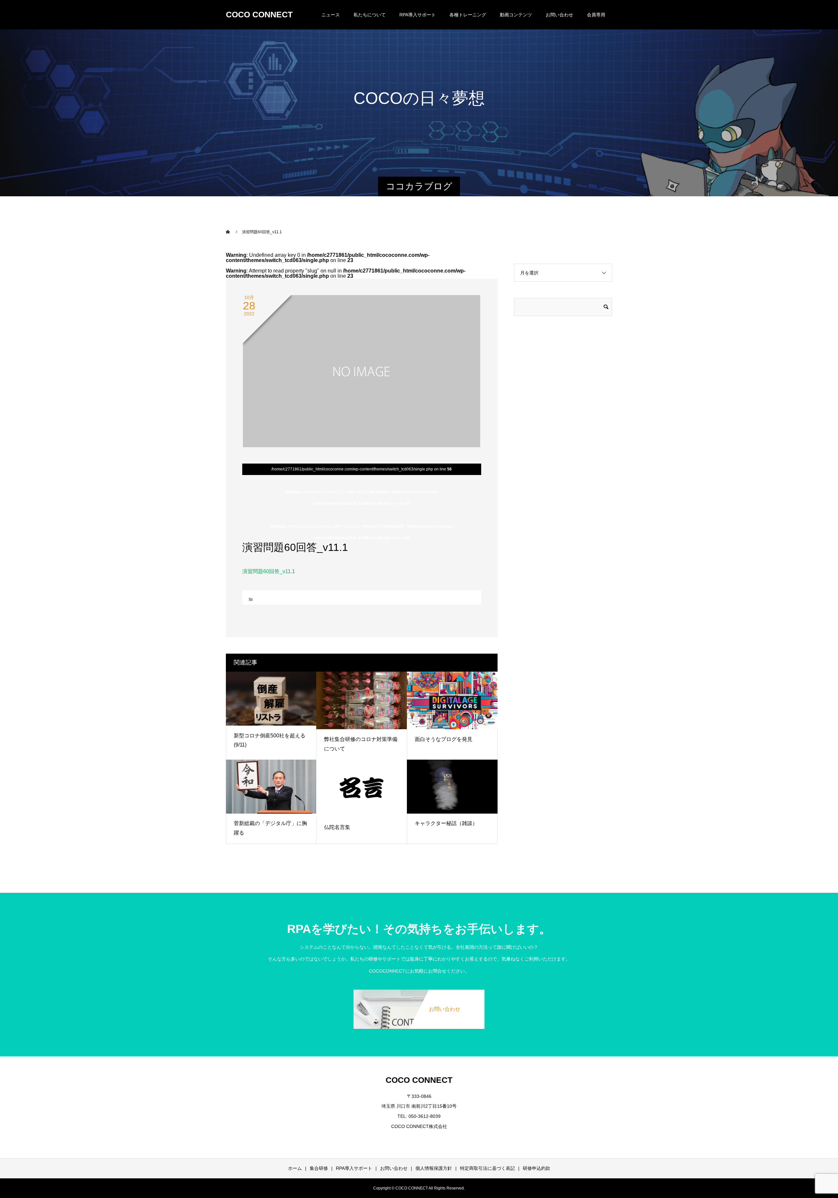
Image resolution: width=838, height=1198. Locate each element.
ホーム (295, 1168)
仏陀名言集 (337, 827)
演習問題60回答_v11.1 (268, 571)
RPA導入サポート (354, 1168)
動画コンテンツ (516, 14)
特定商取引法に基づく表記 (487, 1168)
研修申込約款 (536, 1168)
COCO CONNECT (259, 14)
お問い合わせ (559, 14)
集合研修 (319, 1168)
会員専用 (596, 14)
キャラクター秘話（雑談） (446, 823)
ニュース (330, 14)
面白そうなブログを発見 (443, 739)
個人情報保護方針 (433, 1168)
